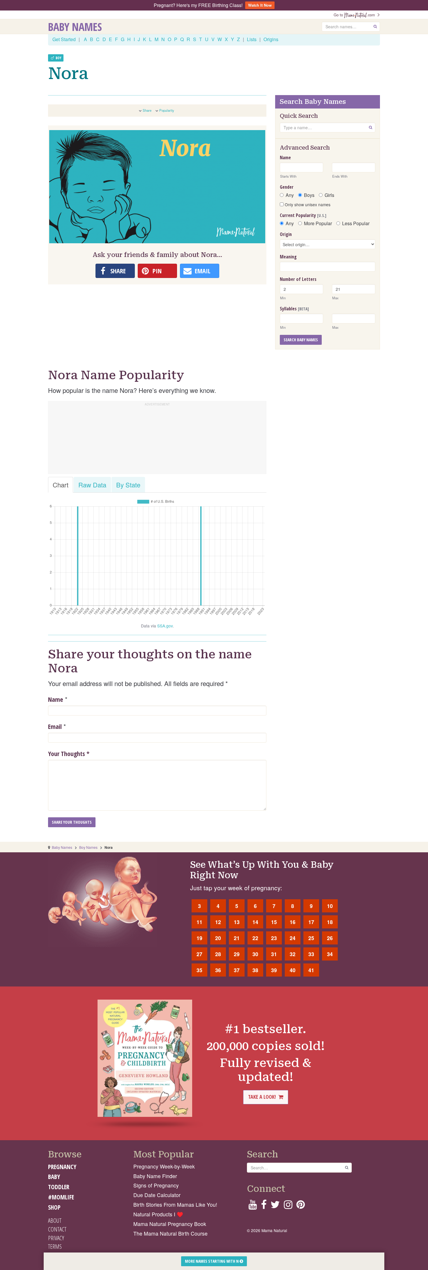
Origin (286, 234)
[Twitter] (275, 1206)
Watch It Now (260, 5)
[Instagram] (288, 1206)
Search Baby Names (301, 339)
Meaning (288, 256)
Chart (60, 484)
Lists (252, 39)
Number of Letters (298, 279)
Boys (309, 195)
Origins (270, 39)
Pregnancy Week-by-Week (164, 1166)
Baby (54, 1177)
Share (147, 110)
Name (55, 699)
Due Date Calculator (157, 1195)
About (54, 1220)
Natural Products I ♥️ (158, 1214)
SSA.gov (165, 626)
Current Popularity (303, 215)
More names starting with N (212, 1261)
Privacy (56, 1238)
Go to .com (355, 15)
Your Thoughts (68, 753)
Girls (329, 195)
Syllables (294, 308)
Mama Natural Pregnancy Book (169, 1223)
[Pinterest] (300, 1206)
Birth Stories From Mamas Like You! (175, 1204)
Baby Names (75, 26)
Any (290, 195)
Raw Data (92, 484)
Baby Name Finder (155, 1176)
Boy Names (88, 847)
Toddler (58, 1187)
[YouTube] (252, 1206)
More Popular (318, 223)
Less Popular (355, 223)
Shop (54, 1207)
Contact (57, 1229)
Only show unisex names (307, 204)
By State (128, 484)
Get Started (64, 39)
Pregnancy (62, 1167)
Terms (55, 1246)
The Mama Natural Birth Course (170, 1233)
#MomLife (61, 1197)
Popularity (166, 110)
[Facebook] (263, 1206)
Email (55, 726)
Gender (286, 187)
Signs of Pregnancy (156, 1185)
